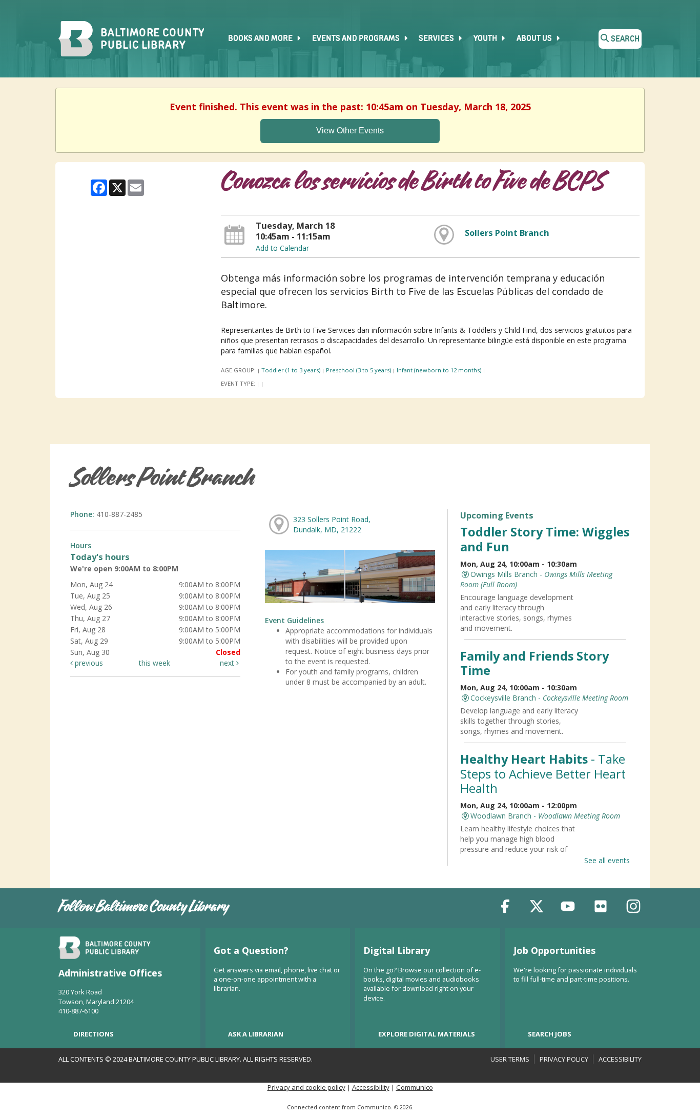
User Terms (509, 1059)
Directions (93, 1034)
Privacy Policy (564, 1059)
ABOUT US (535, 39)
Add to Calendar (282, 248)
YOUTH (486, 39)
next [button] (228, 663)
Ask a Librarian (255, 1034)
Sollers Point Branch (507, 232)
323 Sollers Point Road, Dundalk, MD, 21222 (331, 524)
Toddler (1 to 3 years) (290, 370)
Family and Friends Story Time (534, 663)
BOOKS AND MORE (261, 39)
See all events (607, 860)
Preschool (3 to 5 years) (358, 370)
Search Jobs (549, 1034)
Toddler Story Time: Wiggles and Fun (544, 539)
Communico (414, 1087)
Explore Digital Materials (426, 1034)
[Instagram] (633, 908)
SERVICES (437, 39)
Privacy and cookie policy (306, 1087)
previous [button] (88, 663)
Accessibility (620, 1059)
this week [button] (154, 663)
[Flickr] (600, 908)
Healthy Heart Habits (543, 773)
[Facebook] (505, 908)
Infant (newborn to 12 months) (439, 370)
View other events (350, 130)
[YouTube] (568, 908)
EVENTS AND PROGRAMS (356, 39)
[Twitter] (536, 908)
